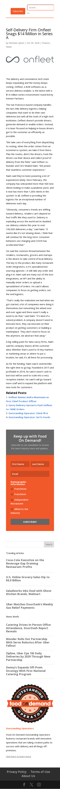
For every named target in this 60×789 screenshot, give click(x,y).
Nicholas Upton (16, 42)
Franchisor (20, 494)
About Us (28, 776)
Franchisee (20, 488)
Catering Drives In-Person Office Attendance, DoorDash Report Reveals (28, 628)
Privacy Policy (16, 772)
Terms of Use (40, 772)
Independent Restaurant (19, 501)
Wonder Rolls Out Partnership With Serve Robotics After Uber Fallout (28, 642)
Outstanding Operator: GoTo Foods (29, 417)
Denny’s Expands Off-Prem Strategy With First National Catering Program (26, 671)
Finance (46, 42)
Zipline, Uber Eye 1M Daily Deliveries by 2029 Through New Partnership (28, 657)
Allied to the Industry (19, 511)
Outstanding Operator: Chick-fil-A (28, 413)
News (9, 46)
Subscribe (18, 11)
